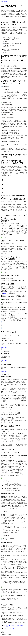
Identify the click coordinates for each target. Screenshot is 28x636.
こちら (4, 293)
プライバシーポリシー (9, 628)
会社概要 (5, 626)
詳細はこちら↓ (4, 347)
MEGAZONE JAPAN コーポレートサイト (11, 2)
